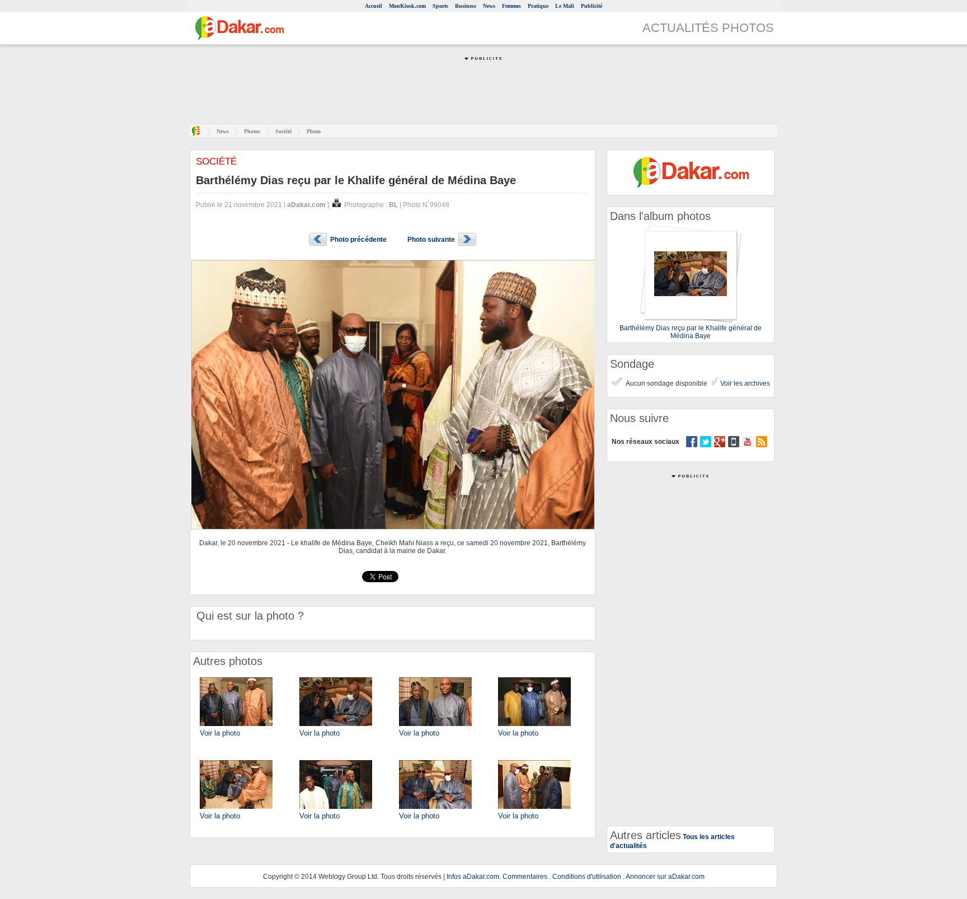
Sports (440, 6)
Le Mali (564, 6)
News (489, 6)
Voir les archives (744, 383)
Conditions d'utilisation (586, 877)
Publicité (591, 6)
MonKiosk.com (407, 6)
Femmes (511, 6)
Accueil (373, 6)
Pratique (538, 6)
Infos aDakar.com (473, 877)
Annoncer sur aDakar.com (665, 877)
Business (465, 6)
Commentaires (525, 877)
